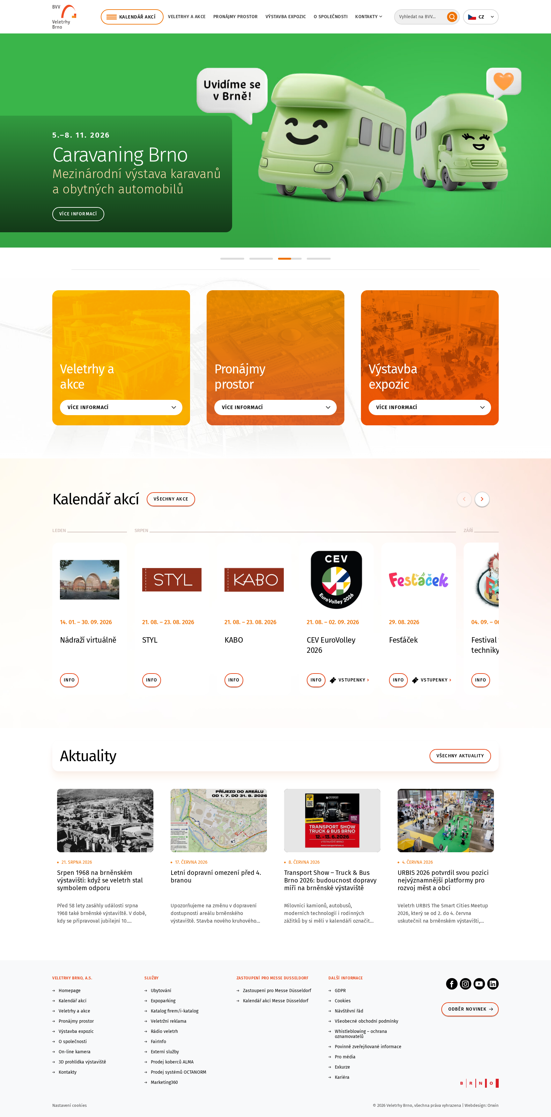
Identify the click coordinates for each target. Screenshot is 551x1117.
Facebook (452, 984)
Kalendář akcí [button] (137, 17)
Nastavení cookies (69, 1105)
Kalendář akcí (72, 1001)
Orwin (493, 1105)
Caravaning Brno (120, 154)
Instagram (465, 984)
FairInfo (158, 1041)
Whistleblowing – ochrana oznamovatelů (361, 1034)
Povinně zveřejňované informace (368, 1046)
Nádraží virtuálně (88, 640)
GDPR (340, 990)
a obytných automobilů (118, 189)
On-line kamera (75, 1052)
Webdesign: (476, 1105)
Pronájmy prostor (235, 16)
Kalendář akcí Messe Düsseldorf (275, 1001)
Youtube (479, 984)
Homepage (70, 990)
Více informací (78, 214)
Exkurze (342, 1067)
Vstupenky (352, 680)
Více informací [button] (88, 407)
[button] (481, 17)
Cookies (343, 1001)
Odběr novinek (467, 1009)
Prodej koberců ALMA (172, 1062)
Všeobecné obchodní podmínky (366, 1021)
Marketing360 (164, 1082)
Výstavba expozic (286, 16)
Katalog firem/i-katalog (174, 1011)
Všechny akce (171, 499)
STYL (149, 640)
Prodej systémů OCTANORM (178, 1072)
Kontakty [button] (366, 16)
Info (69, 680)
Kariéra (342, 1077)
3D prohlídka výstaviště (82, 1062)
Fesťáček (403, 640)
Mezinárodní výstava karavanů (136, 174)
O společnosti (331, 16)
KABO (233, 640)
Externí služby (165, 1052)
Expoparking (163, 1001)
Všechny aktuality (460, 756)
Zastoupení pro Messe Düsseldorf (277, 990)
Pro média (345, 1057)
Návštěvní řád (349, 1011)
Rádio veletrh (164, 1031)
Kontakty (68, 1072)
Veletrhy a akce (187, 16)
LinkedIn (493, 984)
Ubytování (161, 990)
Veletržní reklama (169, 1021)
